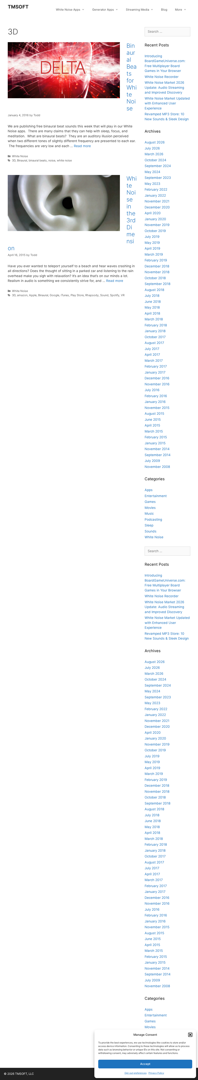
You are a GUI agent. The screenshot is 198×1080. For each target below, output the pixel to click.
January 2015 (155, 443)
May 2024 (152, 172)
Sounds (150, 531)
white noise (64, 160)
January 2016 (155, 402)
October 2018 (155, 278)
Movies (150, 508)
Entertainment (156, 496)
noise (51, 160)
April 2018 (152, 313)
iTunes (65, 295)
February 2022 (156, 189)
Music (149, 513)
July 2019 (152, 237)
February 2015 (156, 437)
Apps (149, 490)
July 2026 (152, 148)
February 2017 (156, 366)
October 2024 (155, 160)
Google (54, 295)
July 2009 (152, 461)
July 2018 (152, 296)
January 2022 (155, 195)
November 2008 (157, 467)
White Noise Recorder (161, 77)
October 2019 (155, 231)
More (178, 9)
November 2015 (157, 408)
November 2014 (157, 449)
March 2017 (154, 361)
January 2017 (155, 372)
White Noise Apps (68, 9)
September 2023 (158, 178)
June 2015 (153, 419)
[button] (190, 1035)
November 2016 (157, 384)
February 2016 (156, 396)
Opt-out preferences (136, 1072)
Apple (33, 295)
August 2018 (154, 290)
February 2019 (156, 260)
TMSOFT (18, 7)
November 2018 (157, 272)
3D (13, 160)
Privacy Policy (156, 1072)
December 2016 (157, 378)
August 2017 (154, 343)
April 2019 (152, 248)
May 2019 (152, 243)
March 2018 (154, 319)
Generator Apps (103, 9)
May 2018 (152, 307)
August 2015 (154, 413)
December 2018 (157, 266)
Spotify (114, 295)
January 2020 (155, 219)
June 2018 (153, 302)
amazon (22, 295)
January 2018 (155, 331)
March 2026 (154, 154)
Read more (82, 146)
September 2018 (157, 284)
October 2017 (155, 337)
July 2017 (152, 349)
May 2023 (152, 184)
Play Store (77, 295)
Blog (164, 9)
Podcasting (153, 519)
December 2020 (157, 207)
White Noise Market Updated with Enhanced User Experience (167, 103)
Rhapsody (92, 295)
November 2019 (157, 225)
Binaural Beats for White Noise (131, 77)
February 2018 (156, 325)
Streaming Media (137, 9)
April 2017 (152, 355)
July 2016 (152, 390)
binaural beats (38, 160)
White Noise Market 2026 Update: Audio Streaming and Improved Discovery (164, 87)
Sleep (149, 525)
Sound (104, 295)
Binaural (22, 160)
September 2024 (158, 166)
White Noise (20, 156)
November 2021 (157, 201)
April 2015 (152, 425)
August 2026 (155, 142)
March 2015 (154, 431)
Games (150, 502)
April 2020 (153, 213)
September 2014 (158, 455)
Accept (145, 1064)
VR (123, 295)
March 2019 (154, 254)
